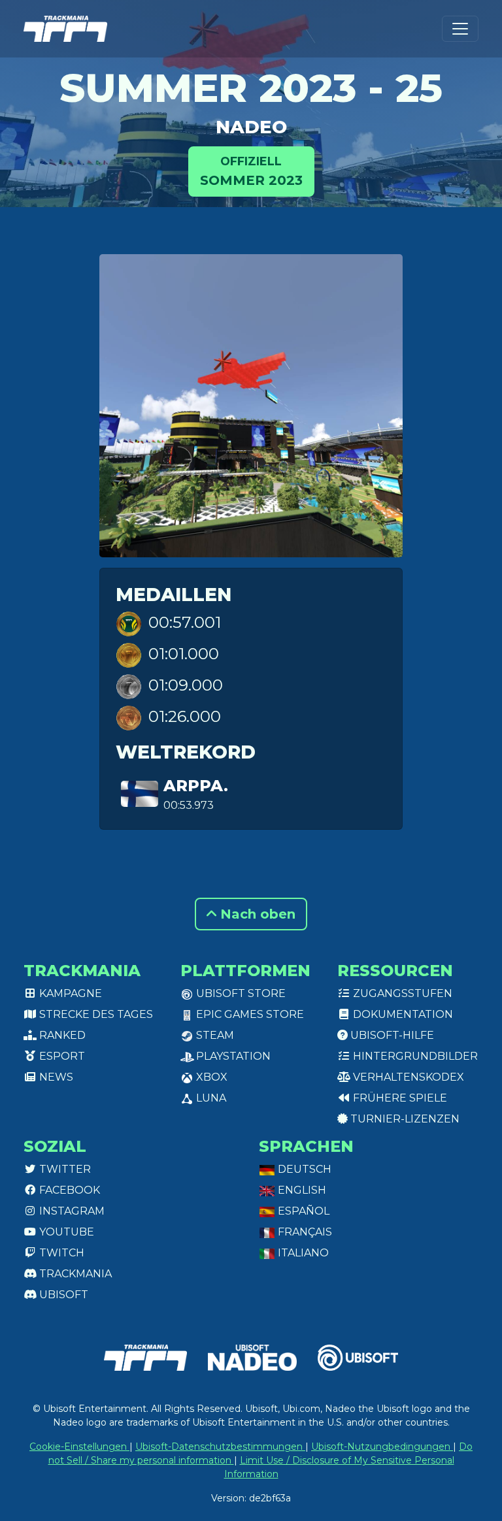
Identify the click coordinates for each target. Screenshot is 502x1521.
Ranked (61, 1035)
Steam (213, 1035)
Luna (209, 1098)
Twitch (60, 1253)
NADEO (251, 127)
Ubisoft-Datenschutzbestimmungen (220, 1446)
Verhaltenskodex (407, 1077)
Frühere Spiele (398, 1098)
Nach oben (255, 914)
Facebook (68, 1190)
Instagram (71, 1211)
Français (303, 1232)
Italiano (302, 1253)
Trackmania (74, 1274)
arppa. (195, 785)
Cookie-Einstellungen (79, 1446)
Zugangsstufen (401, 993)
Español (302, 1211)
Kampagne (69, 993)
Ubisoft (62, 1294)
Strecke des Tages (95, 1014)
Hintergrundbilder (414, 1056)
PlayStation (232, 1056)
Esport (61, 1056)
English (300, 1190)
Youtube (65, 1232)
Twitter (64, 1169)
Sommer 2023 (251, 171)
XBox (210, 1077)
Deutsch (303, 1169)
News (55, 1077)
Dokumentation (401, 1014)
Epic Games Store (248, 1014)
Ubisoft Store (239, 993)
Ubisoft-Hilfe (391, 1035)
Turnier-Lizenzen (404, 1119)
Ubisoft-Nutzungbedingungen (382, 1446)
